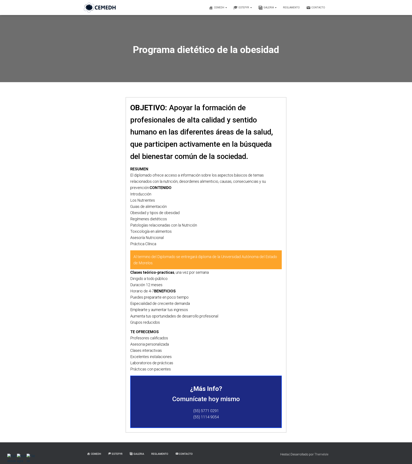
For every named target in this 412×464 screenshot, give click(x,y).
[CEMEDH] (99, 7)
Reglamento (291, 7)
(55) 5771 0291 (206, 410)
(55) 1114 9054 (206, 417)
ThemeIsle (321, 454)
